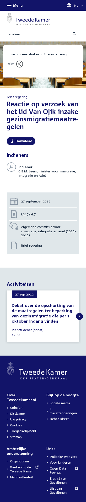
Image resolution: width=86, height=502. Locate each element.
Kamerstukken (29, 54)
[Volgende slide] (79, 316)
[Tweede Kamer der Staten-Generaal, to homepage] (28, 19)
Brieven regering (55, 54)
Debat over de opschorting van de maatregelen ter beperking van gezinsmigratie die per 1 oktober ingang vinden (43, 313)
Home (11, 54)
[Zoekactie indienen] (75, 34)
